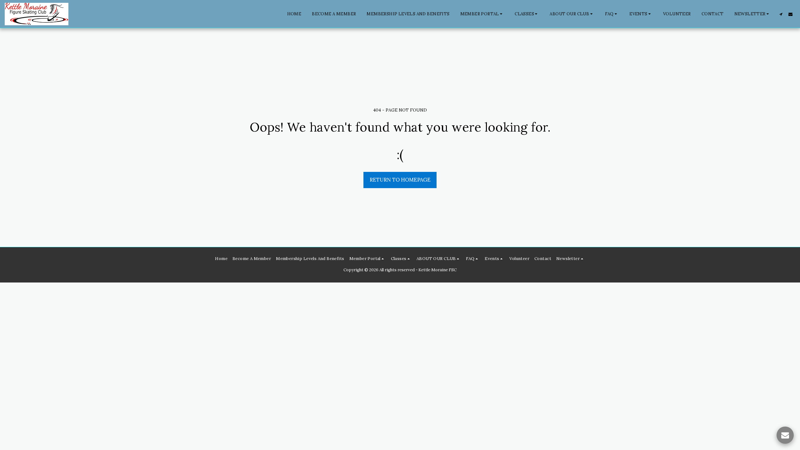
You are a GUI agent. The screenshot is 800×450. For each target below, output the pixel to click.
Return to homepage (400, 179)
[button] (482, 14)
